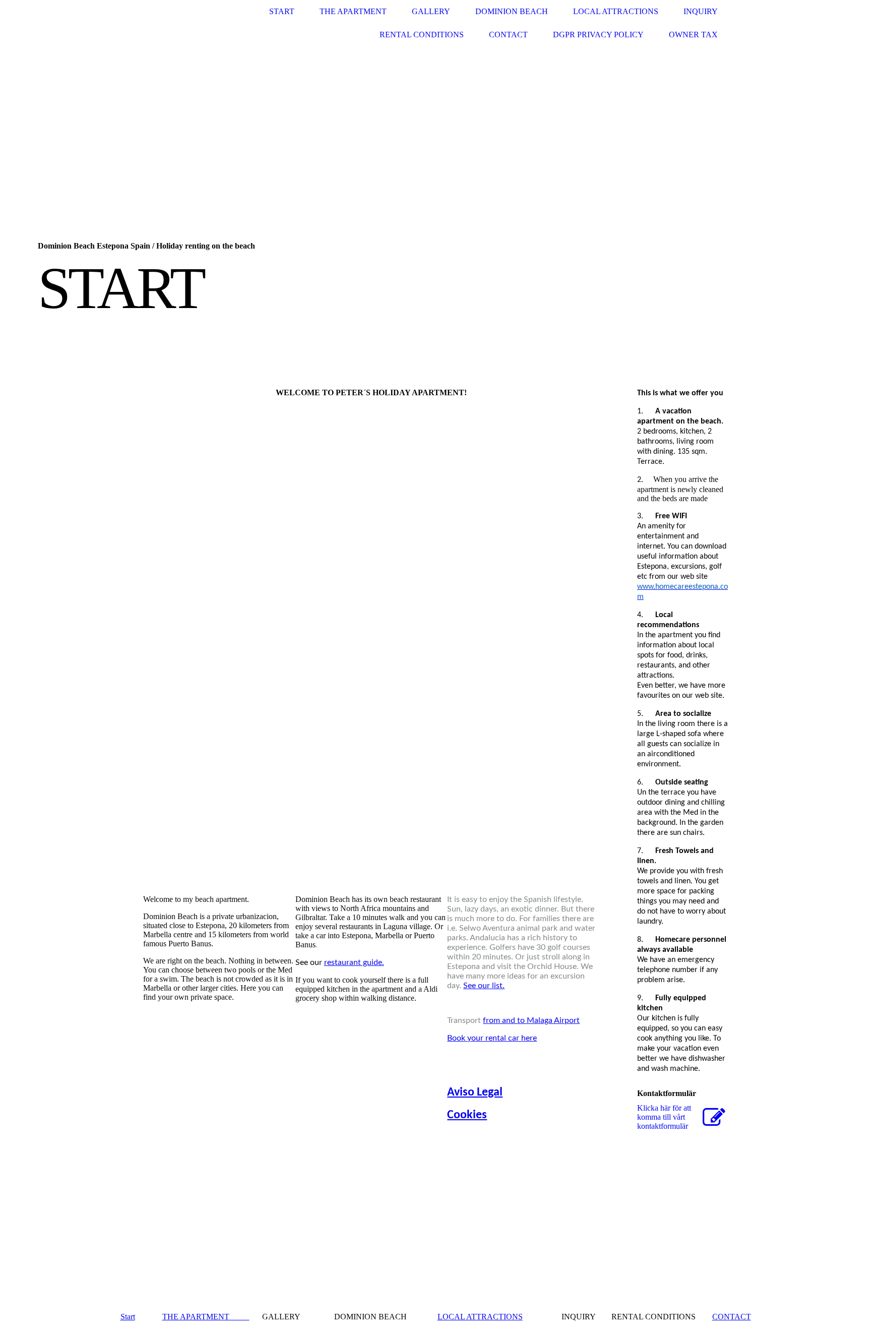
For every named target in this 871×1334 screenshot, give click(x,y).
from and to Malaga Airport (531, 1020)
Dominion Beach (511, 11)
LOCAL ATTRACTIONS (480, 1316)
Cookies (467, 1115)
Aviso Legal (475, 1092)
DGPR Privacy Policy (598, 34)
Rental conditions (422, 34)
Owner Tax (693, 34)
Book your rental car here (492, 1038)
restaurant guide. (354, 962)
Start (281, 11)
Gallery (431, 11)
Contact (508, 34)
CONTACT (731, 1316)
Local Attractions (615, 11)
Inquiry (700, 11)
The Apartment (353, 11)
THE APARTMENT (206, 1316)
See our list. (484, 986)
